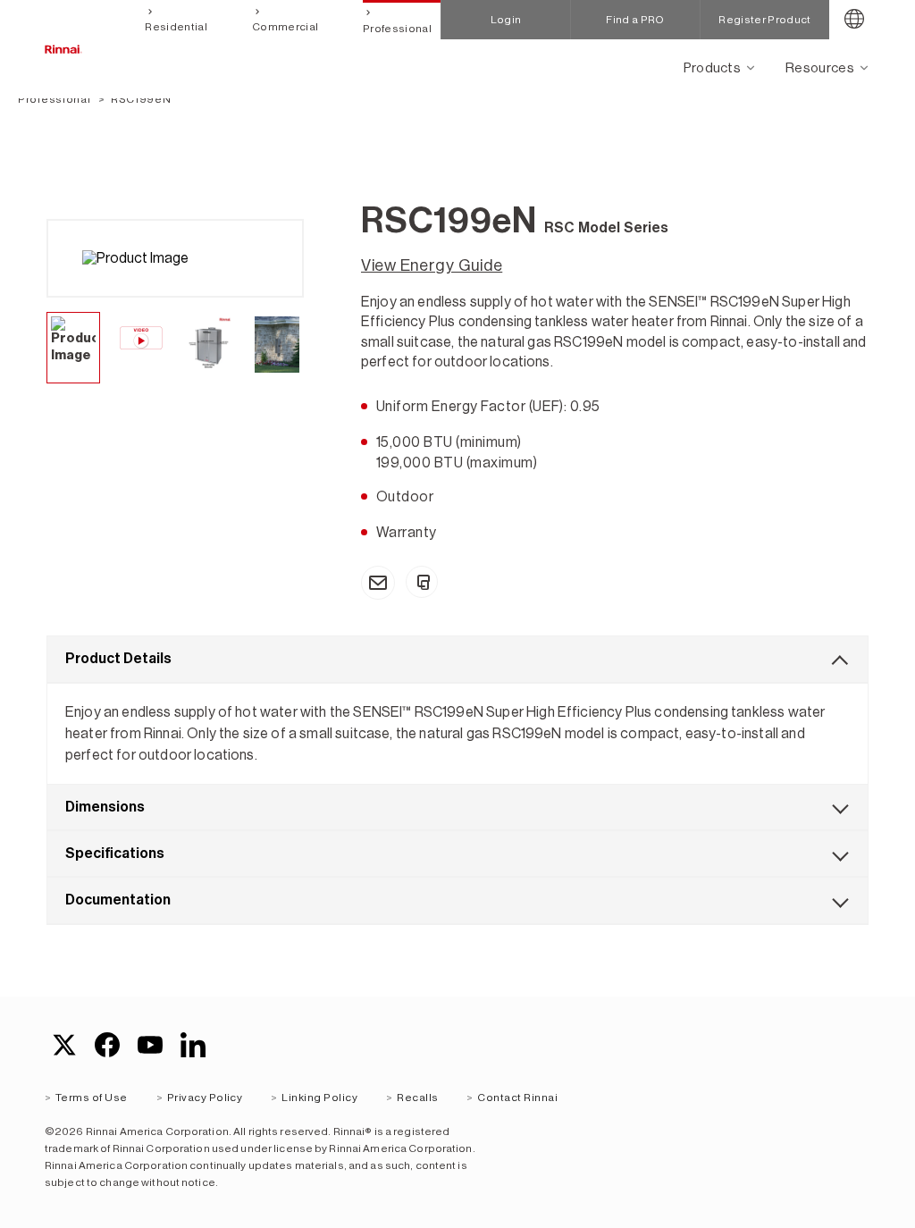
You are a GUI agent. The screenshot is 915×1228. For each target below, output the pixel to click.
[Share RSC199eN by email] (378, 583)
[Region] (854, 19)
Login (506, 19)
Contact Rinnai (517, 1097)
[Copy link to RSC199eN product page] (422, 582)
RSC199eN (141, 99)
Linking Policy (319, 1097)
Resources (819, 67)
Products (713, 67)
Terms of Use (91, 1097)
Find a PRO (635, 19)
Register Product (764, 19)
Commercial (285, 27)
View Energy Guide (431, 265)
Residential (176, 27)
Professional (397, 28)
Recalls (417, 1097)
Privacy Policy (205, 1097)
